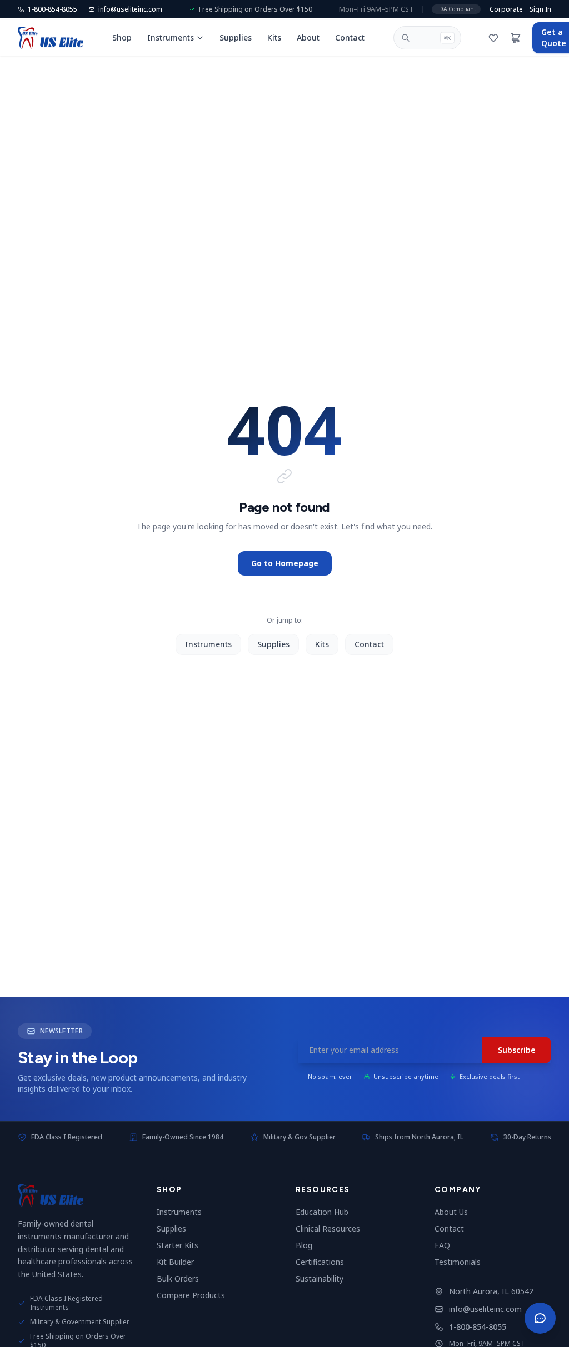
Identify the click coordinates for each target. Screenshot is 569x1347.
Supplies (235, 37)
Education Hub (326, 1212)
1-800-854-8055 (477, 1326)
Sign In (540, 9)
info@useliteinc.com (485, 1309)
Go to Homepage (284, 563)
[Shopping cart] (516, 38)
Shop (122, 37)
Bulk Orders (182, 1278)
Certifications (324, 1262)
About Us (456, 1212)
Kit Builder (180, 1262)
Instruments (170, 37)
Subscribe (517, 1050)
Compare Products (195, 1295)
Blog (308, 1245)
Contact (350, 37)
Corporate (506, 9)
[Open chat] (540, 1318)
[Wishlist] (493, 38)
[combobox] (427, 37)
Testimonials (462, 1262)
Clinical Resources (332, 1228)
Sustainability (324, 1278)
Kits (274, 37)
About (308, 37)
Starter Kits (182, 1245)
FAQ (447, 1245)
